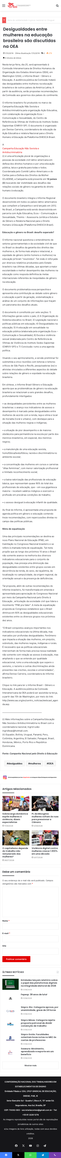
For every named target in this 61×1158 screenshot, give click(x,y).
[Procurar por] (57, 6)
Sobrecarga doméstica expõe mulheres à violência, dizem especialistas (15, 818)
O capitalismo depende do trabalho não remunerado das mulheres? (15, 852)
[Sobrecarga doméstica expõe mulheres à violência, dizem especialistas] (15, 803)
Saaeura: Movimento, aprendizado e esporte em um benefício (37, 1051)
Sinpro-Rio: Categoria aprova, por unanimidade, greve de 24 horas (39, 1009)
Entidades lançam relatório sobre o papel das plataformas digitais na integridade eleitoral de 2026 (39, 983)
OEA (50, 763)
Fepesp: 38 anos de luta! (34, 994)
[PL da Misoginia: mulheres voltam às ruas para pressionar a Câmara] (45, 803)
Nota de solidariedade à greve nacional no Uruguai (31, 20)
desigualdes (15, 763)
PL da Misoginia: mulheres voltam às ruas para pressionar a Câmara (45, 818)
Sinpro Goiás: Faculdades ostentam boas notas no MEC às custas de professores (38, 1037)
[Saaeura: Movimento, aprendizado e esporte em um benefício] (10, 1052)
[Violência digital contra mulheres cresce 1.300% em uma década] (45, 837)
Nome (5, 921)
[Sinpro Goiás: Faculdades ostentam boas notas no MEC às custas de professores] (10, 1038)
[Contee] (19, 5)
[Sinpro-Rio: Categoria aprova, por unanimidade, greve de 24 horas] (10, 1011)
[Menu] (3, 6)
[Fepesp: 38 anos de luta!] (10, 998)
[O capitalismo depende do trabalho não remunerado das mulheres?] (15, 837)
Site (4, 946)
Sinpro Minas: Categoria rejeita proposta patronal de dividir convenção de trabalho (38, 1023)
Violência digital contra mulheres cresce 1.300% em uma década (45, 851)
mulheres (35, 763)
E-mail (6, 933)
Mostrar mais (31, 1065)
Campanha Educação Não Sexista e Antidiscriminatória (20, 150)
